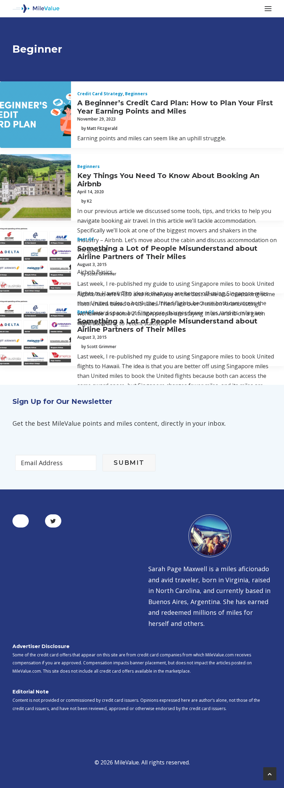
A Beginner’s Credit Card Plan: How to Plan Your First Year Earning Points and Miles (175, 107)
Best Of (85, 239)
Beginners (136, 94)
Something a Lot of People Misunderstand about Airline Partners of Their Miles (167, 252)
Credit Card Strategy (100, 94)
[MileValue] (36, 8)
